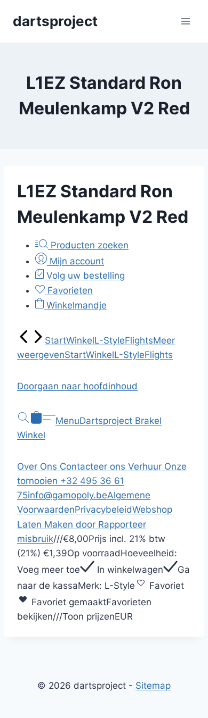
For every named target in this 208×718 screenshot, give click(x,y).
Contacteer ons (94, 466)
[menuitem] (24, 340)
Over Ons (38, 466)
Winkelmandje (75, 305)
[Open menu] (185, 21)
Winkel (80, 340)
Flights (139, 340)
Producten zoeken (88, 245)
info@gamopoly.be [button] (67, 495)
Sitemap (153, 685)
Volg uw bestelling (84, 275)
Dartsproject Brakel (120, 420)
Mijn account (75, 261)
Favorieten (69, 290)
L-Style (109, 340)
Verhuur (146, 466)
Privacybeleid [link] (103, 509)
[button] (104, 386)
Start (55, 340)
